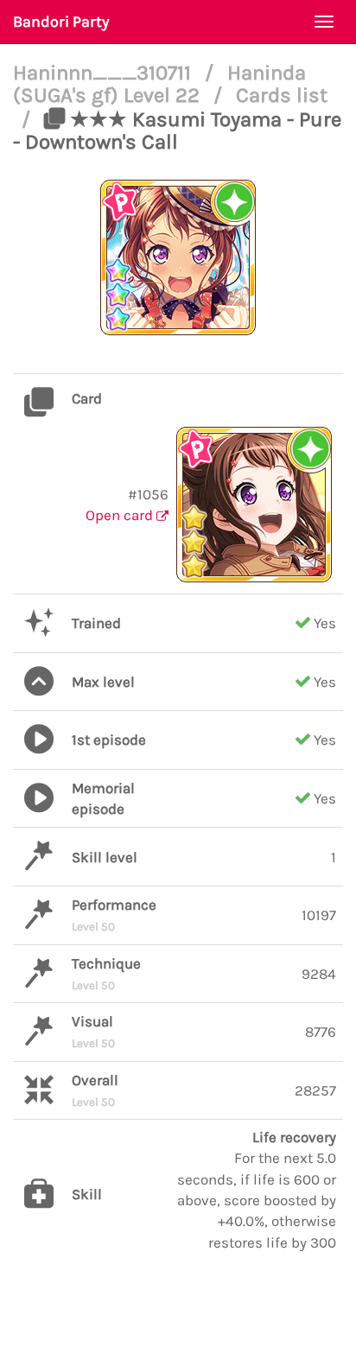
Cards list (281, 95)
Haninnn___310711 (104, 72)
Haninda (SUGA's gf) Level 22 (159, 83)
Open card (121, 515)
